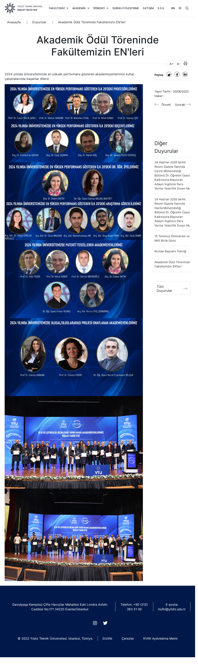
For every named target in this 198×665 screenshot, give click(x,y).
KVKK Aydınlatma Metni (160, 638)
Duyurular (39, 22)
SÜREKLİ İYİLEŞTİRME (125, 8)
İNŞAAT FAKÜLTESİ (27, 10)
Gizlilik (107, 638)
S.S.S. (161, 8)
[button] (184, 64)
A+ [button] (171, 64)
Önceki (166, 104)
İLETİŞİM (148, 8)
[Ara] (186, 8)
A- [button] (178, 64)
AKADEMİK (79, 8)
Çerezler (128, 638)
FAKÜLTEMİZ (57, 8)
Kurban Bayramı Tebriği (170, 251)
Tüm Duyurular (164, 289)
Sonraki (180, 104)
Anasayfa (14, 22)
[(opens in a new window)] (169, 74)
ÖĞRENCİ (99, 8)
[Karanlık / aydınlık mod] (180, 8)
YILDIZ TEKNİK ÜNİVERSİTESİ (30, 6)
